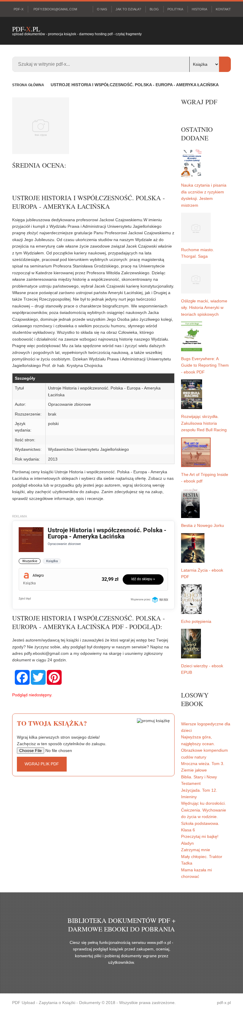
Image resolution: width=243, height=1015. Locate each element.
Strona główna (28, 85)
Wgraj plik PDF (42, 763)
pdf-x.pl (224, 1002)
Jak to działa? (128, 9)
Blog (154, 9)
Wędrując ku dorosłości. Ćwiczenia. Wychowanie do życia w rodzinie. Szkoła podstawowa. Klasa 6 (203, 816)
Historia (199, 9)
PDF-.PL (26, 29)
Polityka (175, 9)
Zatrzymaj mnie (195, 849)
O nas (102, 9)
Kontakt (223, 9)
